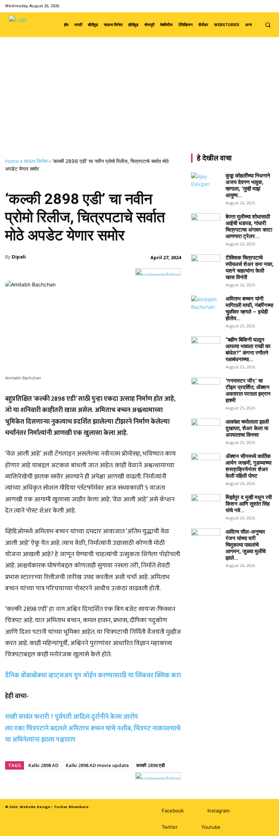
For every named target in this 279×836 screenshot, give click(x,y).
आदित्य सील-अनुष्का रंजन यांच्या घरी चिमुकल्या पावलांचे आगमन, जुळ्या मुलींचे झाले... (246, 545)
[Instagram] (250, 6)
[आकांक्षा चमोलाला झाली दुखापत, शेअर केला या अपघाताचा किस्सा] (205, 429)
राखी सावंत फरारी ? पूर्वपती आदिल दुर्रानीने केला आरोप (71, 716)
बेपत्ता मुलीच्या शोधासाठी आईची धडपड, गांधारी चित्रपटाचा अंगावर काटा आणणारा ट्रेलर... (249, 226)
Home (12, 161)
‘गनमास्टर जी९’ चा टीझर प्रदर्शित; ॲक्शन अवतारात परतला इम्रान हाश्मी (248, 391)
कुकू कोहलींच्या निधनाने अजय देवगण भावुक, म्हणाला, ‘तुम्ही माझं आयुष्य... (248, 185)
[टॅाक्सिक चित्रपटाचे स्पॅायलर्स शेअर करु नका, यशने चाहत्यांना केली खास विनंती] (205, 264)
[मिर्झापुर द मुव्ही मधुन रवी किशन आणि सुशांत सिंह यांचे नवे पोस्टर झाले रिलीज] (205, 504)
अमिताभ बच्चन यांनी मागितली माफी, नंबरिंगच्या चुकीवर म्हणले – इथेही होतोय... (249, 308)
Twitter (170, 827)
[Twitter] (260, 6)
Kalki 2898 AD (43, 765)
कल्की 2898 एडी (150, 765)
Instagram (218, 810)
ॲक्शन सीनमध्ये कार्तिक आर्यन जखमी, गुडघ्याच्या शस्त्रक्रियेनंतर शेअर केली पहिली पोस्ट (248, 466)
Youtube (211, 827)
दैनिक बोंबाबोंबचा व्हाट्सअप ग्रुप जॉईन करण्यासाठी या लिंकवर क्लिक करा (93, 675)
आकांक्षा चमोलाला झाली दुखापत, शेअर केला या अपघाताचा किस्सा (247, 428)
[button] (267, 24)
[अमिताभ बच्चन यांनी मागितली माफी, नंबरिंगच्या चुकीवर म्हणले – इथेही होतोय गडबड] (205, 305)
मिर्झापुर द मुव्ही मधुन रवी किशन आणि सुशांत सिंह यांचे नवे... (249, 504)
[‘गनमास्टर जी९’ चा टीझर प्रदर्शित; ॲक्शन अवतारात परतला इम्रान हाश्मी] (205, 388)
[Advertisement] (139, 103)
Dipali (19, 256)
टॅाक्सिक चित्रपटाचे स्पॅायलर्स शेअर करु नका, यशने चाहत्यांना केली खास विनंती (250, 267)
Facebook (173, 810)
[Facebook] (241, 6)
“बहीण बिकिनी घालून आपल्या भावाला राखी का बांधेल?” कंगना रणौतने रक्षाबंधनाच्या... (248, 350)
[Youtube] (269, 6)
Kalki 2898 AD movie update (97, 765)
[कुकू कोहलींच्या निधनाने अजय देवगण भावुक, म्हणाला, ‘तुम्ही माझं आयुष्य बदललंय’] (205, 182)
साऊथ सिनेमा (36, 161)
